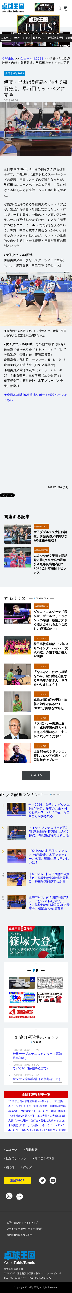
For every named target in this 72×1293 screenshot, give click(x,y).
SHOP (17, 37)
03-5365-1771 (18, 1277)
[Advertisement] (36, 444)
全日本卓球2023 (31, 58)
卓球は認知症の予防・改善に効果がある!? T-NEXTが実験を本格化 (50, 704)
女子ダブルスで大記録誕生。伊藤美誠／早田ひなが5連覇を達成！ (50, 536)
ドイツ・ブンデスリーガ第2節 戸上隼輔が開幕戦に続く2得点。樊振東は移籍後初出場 (49, 831)
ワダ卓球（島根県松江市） (31, 1066)
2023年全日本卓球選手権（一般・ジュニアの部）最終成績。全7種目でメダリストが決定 (35, 1103)
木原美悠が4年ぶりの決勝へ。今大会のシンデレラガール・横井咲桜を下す (35, 1127)
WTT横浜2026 (41, 606)
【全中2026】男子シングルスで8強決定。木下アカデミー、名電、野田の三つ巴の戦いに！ (49, 856)
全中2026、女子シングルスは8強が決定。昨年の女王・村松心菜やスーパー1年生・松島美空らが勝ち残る (49, 810)
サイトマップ (31, 1222)
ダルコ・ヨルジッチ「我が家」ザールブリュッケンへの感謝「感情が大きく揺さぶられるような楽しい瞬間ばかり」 (50, 620)
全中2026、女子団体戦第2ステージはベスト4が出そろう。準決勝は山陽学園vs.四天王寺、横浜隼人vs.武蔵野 (49, 903)
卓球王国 (8, 58)
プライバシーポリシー (18, 1228)
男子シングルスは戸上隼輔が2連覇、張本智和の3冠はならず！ (36, 1107)
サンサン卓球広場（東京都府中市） (37, 1077)
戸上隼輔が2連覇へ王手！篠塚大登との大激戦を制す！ (35, 1117)
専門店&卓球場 (55, 37)
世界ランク (39, 37)
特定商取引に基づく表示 (19, 1234)
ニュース (6, 37)
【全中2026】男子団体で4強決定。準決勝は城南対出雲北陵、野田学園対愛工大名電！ (49, 878)
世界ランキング (15, 1158)
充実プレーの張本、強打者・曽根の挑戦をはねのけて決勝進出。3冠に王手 (36, 1122)
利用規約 (37, 1228)
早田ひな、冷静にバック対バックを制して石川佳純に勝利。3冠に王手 (36, 1131)
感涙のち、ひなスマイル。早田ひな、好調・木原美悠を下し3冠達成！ (36, 1112)
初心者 (10, 1167)
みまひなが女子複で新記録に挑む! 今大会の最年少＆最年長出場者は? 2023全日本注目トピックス (50, 564)
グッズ (26, 37)
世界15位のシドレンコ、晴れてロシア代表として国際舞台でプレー (51, 755)
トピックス (41, 638)
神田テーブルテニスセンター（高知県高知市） (37, 1054)
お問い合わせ (14, 1222)
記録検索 (31, 1149)
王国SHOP (17, 1180)
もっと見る (36, 775)
